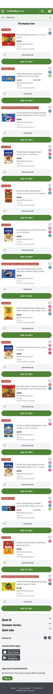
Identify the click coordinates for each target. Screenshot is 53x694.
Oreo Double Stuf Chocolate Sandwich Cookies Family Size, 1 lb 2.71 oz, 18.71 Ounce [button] (31, 114)
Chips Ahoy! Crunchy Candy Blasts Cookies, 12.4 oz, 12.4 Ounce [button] (29, 75)
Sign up (7, 678)
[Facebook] (45, 638)
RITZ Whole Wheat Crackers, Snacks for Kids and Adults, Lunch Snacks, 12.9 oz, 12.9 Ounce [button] (32, 387)
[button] (42, 11)
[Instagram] (49, 638)
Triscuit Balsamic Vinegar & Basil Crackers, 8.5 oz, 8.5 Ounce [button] (29, 153)
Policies (13, 688)
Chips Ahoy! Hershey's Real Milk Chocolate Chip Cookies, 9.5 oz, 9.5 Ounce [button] (30, 504)
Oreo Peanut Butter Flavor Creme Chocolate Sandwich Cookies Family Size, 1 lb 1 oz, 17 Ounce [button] (30, 270)
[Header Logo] (15, 11)
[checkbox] (50, 30)
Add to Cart (26, 61)
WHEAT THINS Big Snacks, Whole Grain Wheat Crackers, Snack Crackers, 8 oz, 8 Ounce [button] (31, 309)
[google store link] (11, 659)
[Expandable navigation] (2, 11)
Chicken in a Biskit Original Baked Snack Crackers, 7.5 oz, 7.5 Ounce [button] (32, 426)
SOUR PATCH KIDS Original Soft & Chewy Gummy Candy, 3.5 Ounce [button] (32, 582)
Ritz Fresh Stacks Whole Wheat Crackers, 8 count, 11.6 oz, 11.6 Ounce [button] (31, 192)
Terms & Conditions (24, 688)
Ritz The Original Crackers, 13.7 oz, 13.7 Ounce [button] (32, 36)
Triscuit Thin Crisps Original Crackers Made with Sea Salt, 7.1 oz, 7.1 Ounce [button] (31, 465)
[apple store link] (11, 654)
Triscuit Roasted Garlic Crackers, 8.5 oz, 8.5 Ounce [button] (32, 348)
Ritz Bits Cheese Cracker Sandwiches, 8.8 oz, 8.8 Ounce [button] (31, 543)
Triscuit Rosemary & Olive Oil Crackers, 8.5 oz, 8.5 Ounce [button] (32, 231)
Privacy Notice (38, 688)
